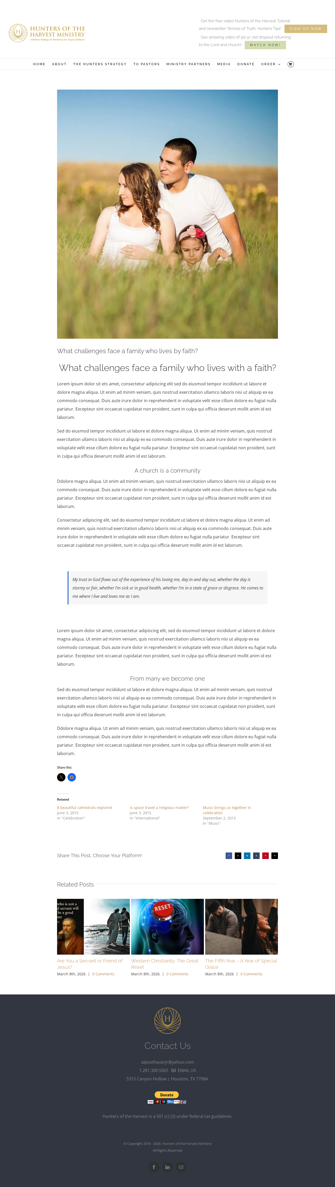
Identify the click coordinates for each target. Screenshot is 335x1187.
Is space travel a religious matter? (159, 807)
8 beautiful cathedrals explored (84, 807)
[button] (61, 938)
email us (186, 1070)
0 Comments (103, 973)
